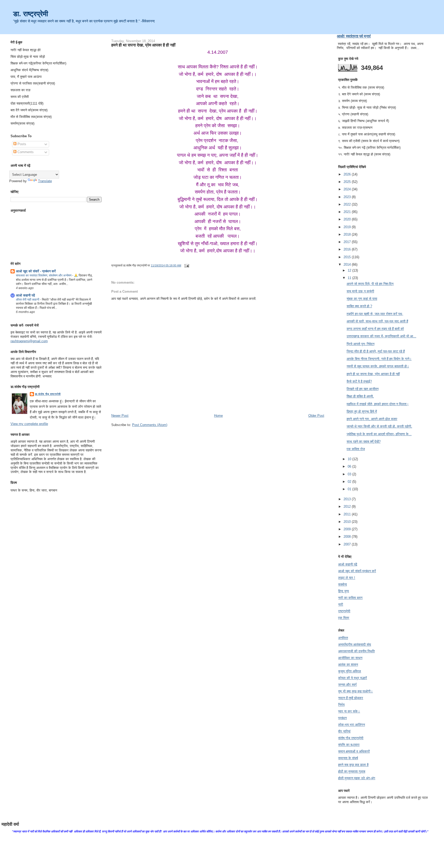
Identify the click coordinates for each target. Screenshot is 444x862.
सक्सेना (342, 584)
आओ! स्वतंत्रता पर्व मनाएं (354, 36)
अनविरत (343, 638)
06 (350, 466)
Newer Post (119, 416)
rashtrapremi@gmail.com (29, 341)
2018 (348, 234)
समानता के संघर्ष (348, 758)
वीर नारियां (344, 731)
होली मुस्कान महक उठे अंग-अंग (356, 778)
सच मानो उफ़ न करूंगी (360, 291)
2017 (348, 242)
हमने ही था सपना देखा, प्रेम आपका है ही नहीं (143, 45)
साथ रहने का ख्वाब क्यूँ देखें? (364, 441)
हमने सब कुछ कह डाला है (353, 765)
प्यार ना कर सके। (349, 711)
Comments (25, 152)
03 (350, 474)
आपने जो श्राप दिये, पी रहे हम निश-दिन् (370, 284)
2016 (348, 249)
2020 (348, 219)
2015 (348, 257)
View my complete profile (29, 424)
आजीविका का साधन (350, 658)
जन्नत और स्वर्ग (347, 685)
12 (350, 270)
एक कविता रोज (356, 449)
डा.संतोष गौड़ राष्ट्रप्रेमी (48, 394)
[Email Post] (186, 265)
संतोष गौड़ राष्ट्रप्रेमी (350, 738)
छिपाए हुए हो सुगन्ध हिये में (362, 411)
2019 (348, 227)
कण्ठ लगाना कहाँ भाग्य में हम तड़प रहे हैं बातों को (375, 329)
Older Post (316, 416)
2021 (348, 212)
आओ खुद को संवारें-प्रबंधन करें (357, 571)
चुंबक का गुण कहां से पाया (362, 299)
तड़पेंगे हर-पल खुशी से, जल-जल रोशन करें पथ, (375, 314)
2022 (348, 204)
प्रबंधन (342, 718)
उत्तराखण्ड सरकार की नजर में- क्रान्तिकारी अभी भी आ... (381, 336)
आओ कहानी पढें (25, 295)
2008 (348, 537)
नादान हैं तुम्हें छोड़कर (350, 698)
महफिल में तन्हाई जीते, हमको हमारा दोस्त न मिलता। (378, 404)
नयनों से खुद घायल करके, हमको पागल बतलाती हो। (378, 366)
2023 (348, 197)
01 (350, 489)
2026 (348, 174)
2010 (348, 522)
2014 (348, 264)
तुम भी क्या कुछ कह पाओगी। (355, 691)
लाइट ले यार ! (346, 578)
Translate (45, 181)
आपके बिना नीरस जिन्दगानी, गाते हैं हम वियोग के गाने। (379, 359)
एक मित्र (343, 618)
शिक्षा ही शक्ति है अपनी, (360, 396)
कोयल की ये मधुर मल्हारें (352, 678)
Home (218, 416)
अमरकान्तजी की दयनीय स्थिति (356, 651)
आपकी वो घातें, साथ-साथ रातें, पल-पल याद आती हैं (377, 321)
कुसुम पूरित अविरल (349, 671)
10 (350, 459)
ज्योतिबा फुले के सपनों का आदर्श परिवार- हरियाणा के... (379, 434)
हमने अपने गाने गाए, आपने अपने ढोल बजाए (372, 419)
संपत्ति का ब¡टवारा (348, 745)
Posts (21, 144)
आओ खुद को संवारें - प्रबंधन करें (36, 271)
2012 (348, 506)
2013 (348, 499)
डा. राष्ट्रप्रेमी (30, 14)
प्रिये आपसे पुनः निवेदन (360, 344)
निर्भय (341, 705)
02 (350, 482)
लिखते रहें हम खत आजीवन (362, 389)
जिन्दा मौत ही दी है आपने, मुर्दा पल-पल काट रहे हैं (376, 351)
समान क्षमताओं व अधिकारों (354, 751)
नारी (340, 604)
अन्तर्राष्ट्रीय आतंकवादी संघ (354, 644)
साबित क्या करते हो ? (359, 306)
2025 (348, 182)
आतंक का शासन (348, 664)
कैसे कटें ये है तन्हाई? (359, 381)
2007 (348, 544)
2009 (348, 529)
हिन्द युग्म (343, 591)
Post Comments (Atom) (149, 425)
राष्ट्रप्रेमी (344, 611)
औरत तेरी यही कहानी (28, 299)
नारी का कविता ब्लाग (350, 598)
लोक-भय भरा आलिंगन (351, 725)
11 (350, 278)
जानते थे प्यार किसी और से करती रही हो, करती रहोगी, (379, 426)
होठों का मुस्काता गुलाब (351, 771)
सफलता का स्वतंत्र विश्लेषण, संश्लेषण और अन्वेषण (44, 275)
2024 (348, 189)
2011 (348, 514)
